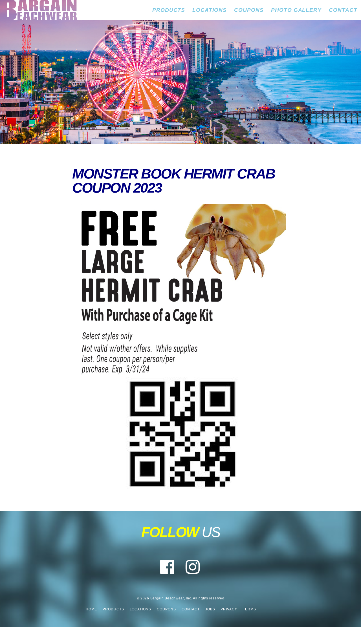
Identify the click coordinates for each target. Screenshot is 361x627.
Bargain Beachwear (38, 10)
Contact (343, 10)
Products (168, 10)
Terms (249, 609)
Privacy (229, 609)
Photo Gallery (296, 10)
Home (91, 609)
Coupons (249, 10)
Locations (209, 10)
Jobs (210, 609)
